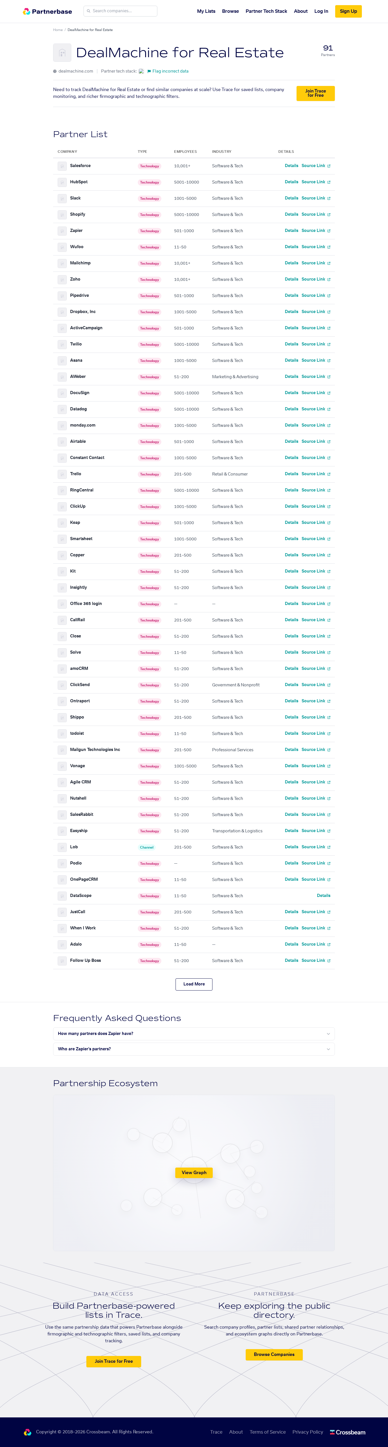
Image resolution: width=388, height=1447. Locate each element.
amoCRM (79, 669)
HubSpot (78, 182)
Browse (230, 11)
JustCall (77, 912)
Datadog (78, 409)
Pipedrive (79, 296)
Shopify (77, 215)
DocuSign (79, 393)
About (301, 11)
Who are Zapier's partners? (84, 1049)
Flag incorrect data (171, 71)
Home (58, 30)
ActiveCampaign (86, 328)
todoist (77, 734)
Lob (74, 847)
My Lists (206, 11)
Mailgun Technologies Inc (95, 750)
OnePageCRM (84, 880)
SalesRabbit (81, 815)
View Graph (194, 1173)
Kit (73, 571)
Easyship (78, 831)
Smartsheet (81, 539)
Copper (77, 555)
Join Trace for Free (315, 93)
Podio (76, 863)
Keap (75, 523)
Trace (216, 1432)
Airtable (78, 442)
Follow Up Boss (85, 961)
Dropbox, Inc (83, 312)
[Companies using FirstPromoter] (141, 71)
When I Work (83, 928)
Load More (194, 984)
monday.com (82, 425)
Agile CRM (80, 782)
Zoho (75, 279)
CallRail (77, 620)
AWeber (78, 377)
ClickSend (80, 685)
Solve (75, 652)
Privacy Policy (308, 1432)
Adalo (76, 944)
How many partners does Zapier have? (95, 1034)
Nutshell (78, 798)
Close (75, 636)
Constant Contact (87, 458)
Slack (75, 198)
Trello (75, 474)
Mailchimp (80, 263)
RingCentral (81, 490)
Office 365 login (86, 604)
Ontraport (80, 701)
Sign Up (348, 11)
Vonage (77, 766)
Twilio (76, 344)
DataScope (80, 896)
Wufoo (77, 247)
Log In (321, 11)
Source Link (314, 166)
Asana (76, 361)
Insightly (78, 588)
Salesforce (80, 166)
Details (291, 166)
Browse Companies (274, 1355)
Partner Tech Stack (266, 11)
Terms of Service (268, 1432)
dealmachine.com (75, 71)
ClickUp (77, 507)
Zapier (76, 231)
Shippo (77, 717)
